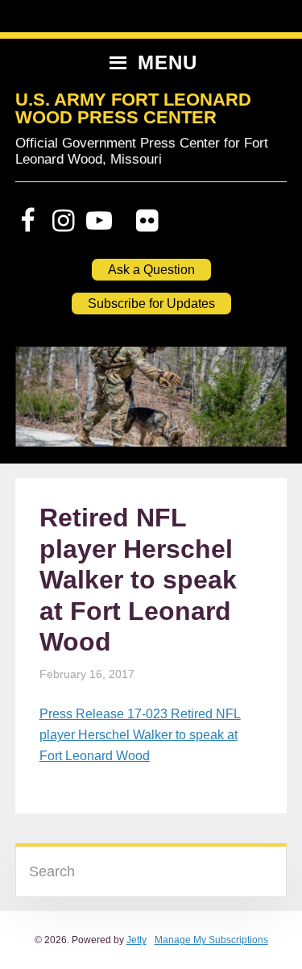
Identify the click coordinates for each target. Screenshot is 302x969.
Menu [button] (167, 62)
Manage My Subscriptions (211, 940)
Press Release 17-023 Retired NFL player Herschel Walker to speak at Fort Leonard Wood (140, 735)
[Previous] (49, 404)
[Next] (253, 404)
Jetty (136, 940)
